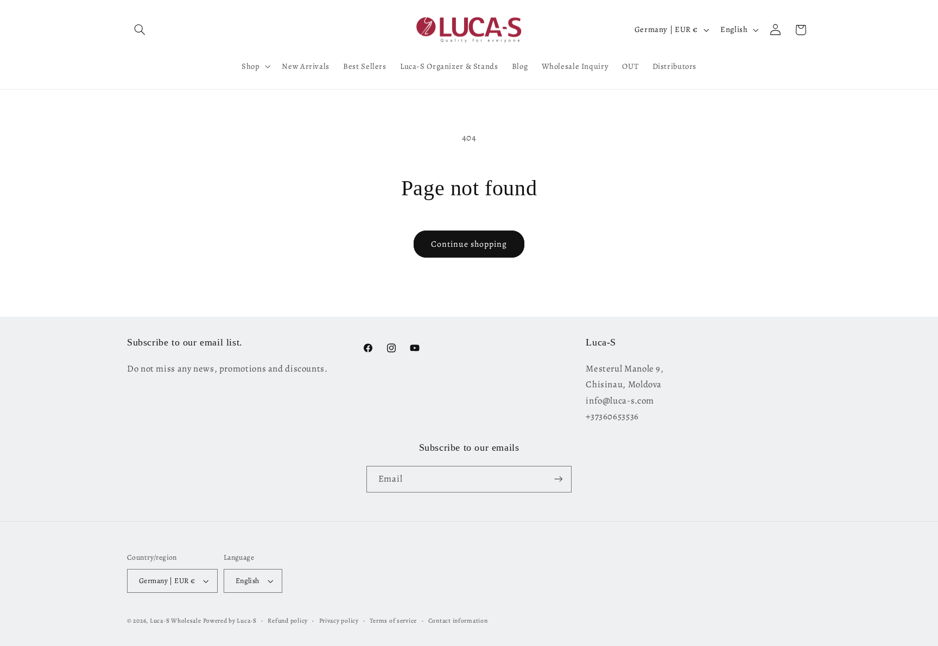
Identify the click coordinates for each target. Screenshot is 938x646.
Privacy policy (339, 620)
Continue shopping (469, 244)
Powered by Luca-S (230, 620)
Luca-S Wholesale (175, 620)
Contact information (458, 620)
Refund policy (288, 620)
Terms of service (393, 620)
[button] (139, 29)
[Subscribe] (558, 479)
